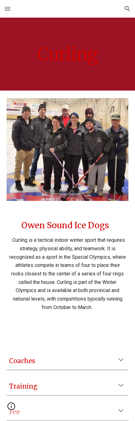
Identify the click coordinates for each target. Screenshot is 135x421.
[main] (68, 54)
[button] (7, 8)
